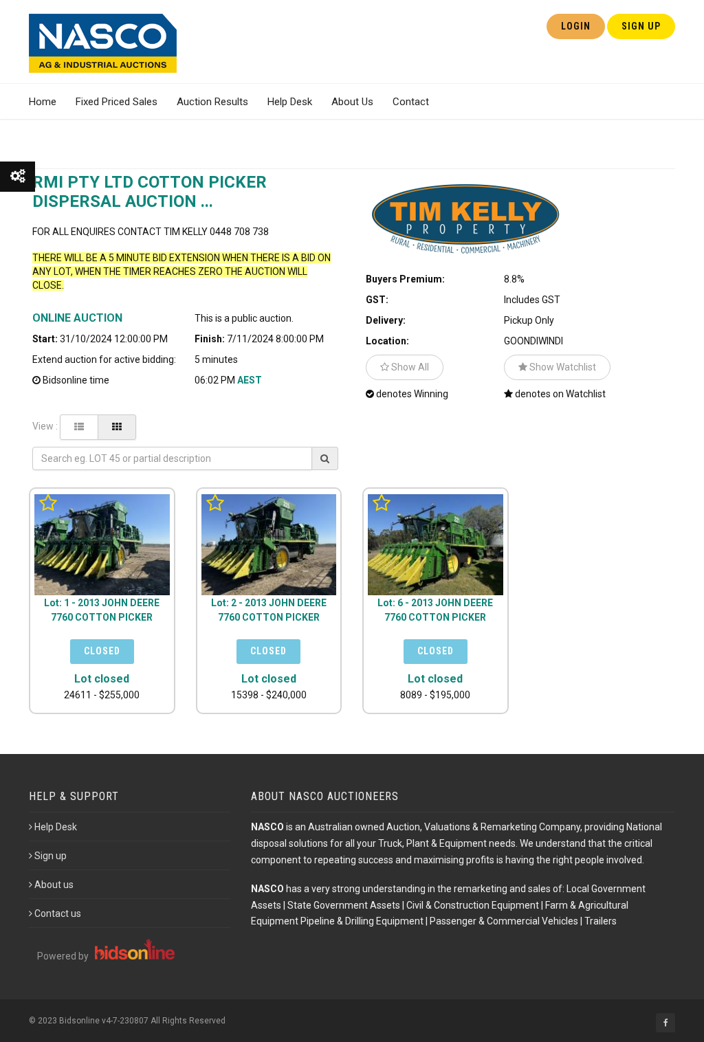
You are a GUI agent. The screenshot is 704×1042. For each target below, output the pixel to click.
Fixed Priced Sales (116, 102)
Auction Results (212, 102)
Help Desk (289, 102)
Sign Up (641, 26)
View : (45, 426)
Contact (411, 102)
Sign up (50, 855)
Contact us (57, 913)
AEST (249, 380)
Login (576, 26)
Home (42, 102)
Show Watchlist (561, 367)
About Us (352, 102)
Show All (409, 367)
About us (54, 884)
